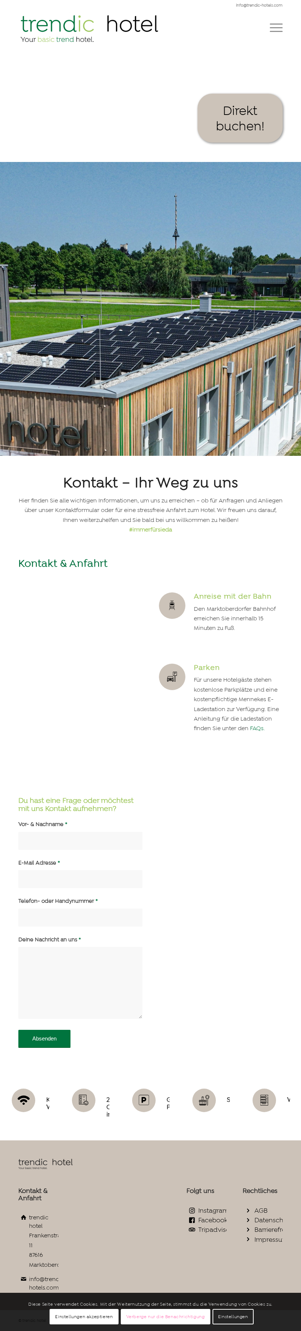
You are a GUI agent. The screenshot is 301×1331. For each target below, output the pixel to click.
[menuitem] (272, 27)
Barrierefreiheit (276, 1229)
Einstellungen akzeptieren (84, 1317)
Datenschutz (273, 1220)
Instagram (213, 1210)
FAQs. (257, 728)
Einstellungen (233, 1317)
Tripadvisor (215, 1229)
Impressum (271, 1239)
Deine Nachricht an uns (49, 939)
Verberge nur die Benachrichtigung (165, 1317)
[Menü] (272, 27)
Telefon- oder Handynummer (58, 901)
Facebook (213, 1220)
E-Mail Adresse (39, 862)
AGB (261, 1210)
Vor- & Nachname (43, 824)
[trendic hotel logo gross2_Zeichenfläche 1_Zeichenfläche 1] (90, 27)
